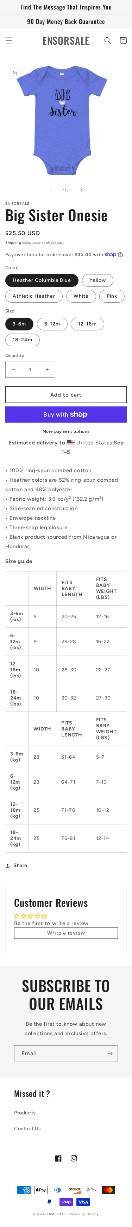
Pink (112, 296)
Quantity (14, 355)
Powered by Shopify (83, 1214)
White (81, 296)
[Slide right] (81, 190)
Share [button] (20, 865)
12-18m (87, 324)
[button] (9, 40)
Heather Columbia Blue (42, 280)
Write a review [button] (66, 933)
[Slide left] (50, 190)
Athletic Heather (34, 296)
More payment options (66, 431)
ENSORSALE (57, 1214)
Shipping (13, 242)
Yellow (97, 280)
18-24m (22, 340)
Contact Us (27, 1129)
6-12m (52, 324)
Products (25, 1113)
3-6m (19, 324)
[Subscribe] (110, 1053)
